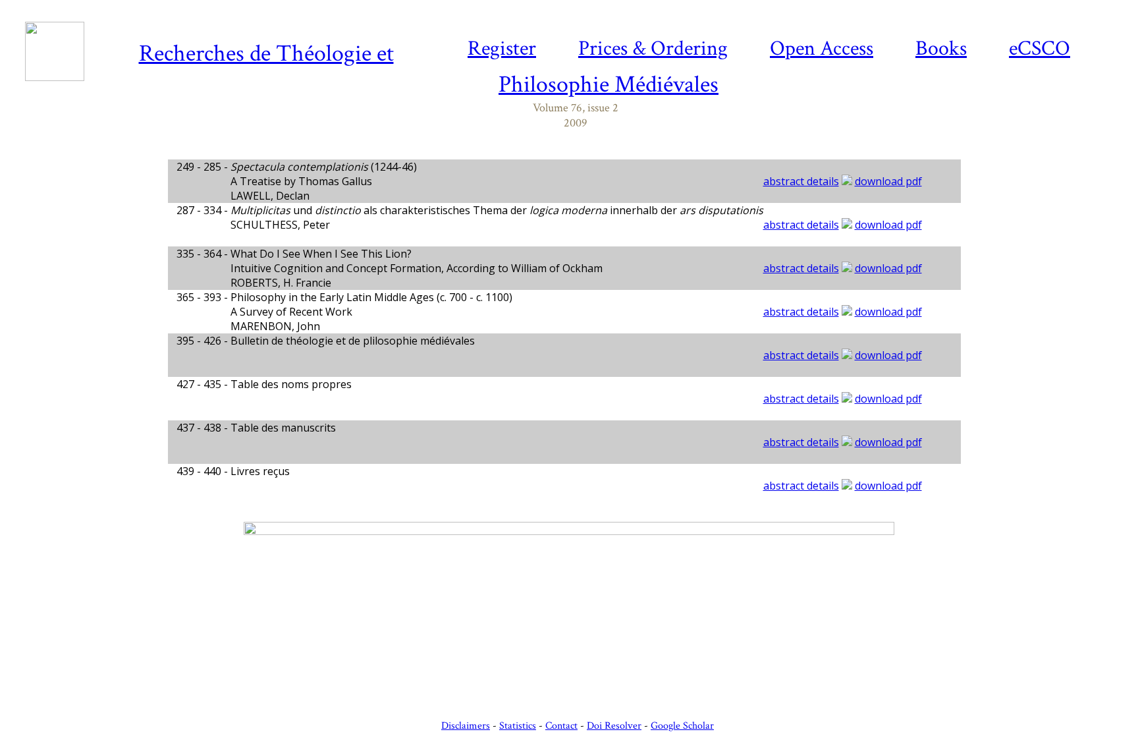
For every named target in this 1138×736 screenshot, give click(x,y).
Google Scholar (682, 726)
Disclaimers (465, 726)
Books (941, 48)
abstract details (801, 181)
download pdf (888, 181)
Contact (561, 726)
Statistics (517, 726)
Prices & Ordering (653, 48)
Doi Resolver (614, 726)
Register (502, 48)
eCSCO (1039, 48)
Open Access (821, 48)
